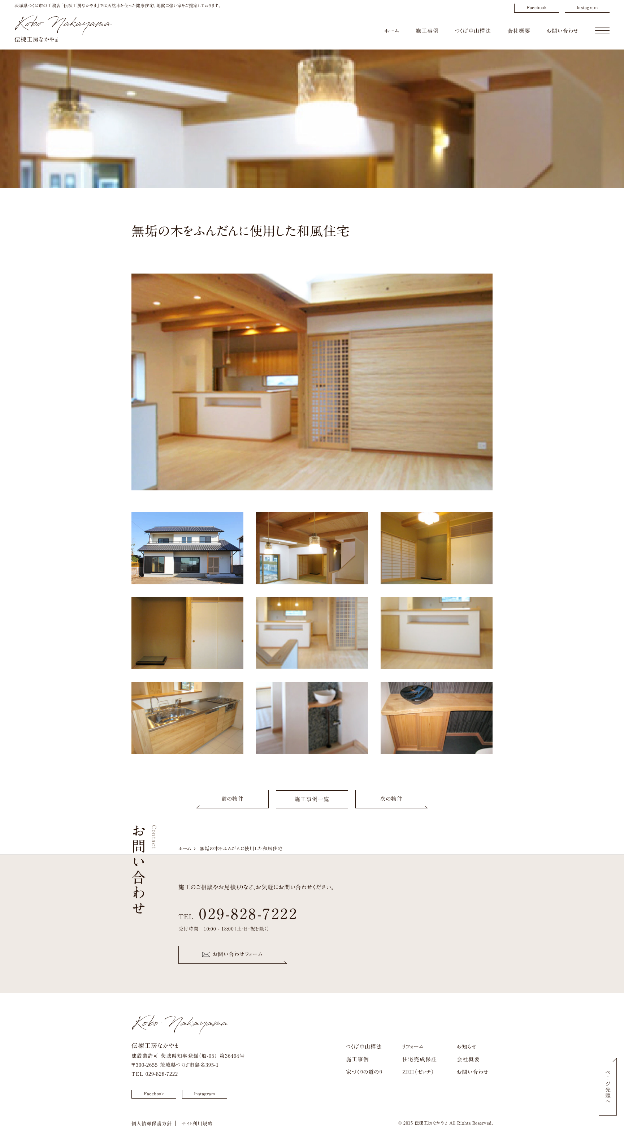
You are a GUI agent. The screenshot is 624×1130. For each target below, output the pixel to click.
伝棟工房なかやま (36, 39)
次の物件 (391, 799)
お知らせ (467, 1046)
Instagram (587, 7)
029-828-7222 (248, 914)
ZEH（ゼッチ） (418, 1072)
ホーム (391, 31)
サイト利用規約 (197, 1123)
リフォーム (413, 1046)
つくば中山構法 (473, 31)
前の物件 (232, 799)
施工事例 (427, 31)
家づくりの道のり (364, 1072)
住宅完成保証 (419, 1059)
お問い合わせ (563, 31)
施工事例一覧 (312, 799)
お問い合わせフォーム (238, 954)
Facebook (536, 7)
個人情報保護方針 (151, 1123)
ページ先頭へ (608, 1086)
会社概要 (518, 31)
